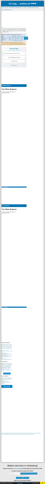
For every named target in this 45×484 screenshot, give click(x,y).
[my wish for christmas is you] (6, 353)
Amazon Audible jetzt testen (6, 9)
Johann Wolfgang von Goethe (14, 57)
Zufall (25, 7)
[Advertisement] (22, 19)
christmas (11, 28)
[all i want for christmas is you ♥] (6, 355)
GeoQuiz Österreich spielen (17, 434)
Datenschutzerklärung (30, 434)
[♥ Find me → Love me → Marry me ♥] (6, 352)
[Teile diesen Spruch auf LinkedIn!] (18, 40)
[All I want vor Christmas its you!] (6, 357)
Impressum (24, 434)
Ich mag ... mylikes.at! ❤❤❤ (22, 3)
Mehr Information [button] (20, 483)
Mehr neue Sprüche (4, 307)
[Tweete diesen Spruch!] (10, 39)
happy (4, 29)
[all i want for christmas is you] (6, 359)
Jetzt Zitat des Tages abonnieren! (32, 7)
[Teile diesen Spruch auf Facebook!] (4, 39)
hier (22, 44)
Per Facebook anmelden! (32, 473)
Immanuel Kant (14, 61)
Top (22, 7)
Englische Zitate (16, 433)
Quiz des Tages (14, 48)
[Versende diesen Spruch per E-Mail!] (22, 40)
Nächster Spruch (25, 38)
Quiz (8, 7)
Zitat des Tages (3, 433)
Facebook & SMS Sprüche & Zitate (7, 434)
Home (3, 7)
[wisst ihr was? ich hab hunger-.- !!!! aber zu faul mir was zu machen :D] (6, 380)
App (5, 7)
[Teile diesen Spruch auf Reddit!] (16, 40)
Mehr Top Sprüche (7, 373)
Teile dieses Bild (19, 477)
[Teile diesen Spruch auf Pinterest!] (8, 38)
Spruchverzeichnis (22, 433)
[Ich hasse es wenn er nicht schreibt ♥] (6, 383)
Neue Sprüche (12, 7)
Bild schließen (26, 477)
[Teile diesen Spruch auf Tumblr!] (13, 40)
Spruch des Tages (10, 433)
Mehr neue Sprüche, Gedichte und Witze (6, 386)
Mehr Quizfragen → (14, 65)
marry (9, 28)
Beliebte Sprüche (18, 7)
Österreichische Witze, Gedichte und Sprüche (33, 433)
